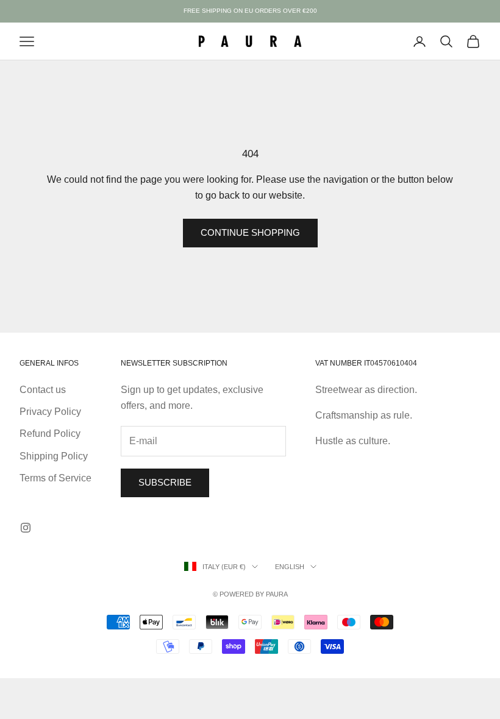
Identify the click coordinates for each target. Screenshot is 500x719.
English (289, 566)
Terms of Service (55, 478)
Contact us (43, 389)
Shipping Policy (54, 456)
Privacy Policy (50, 411)
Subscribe (164, 482)
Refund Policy (50, 433)
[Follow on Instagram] (26, 528)
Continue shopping (250, 232)
